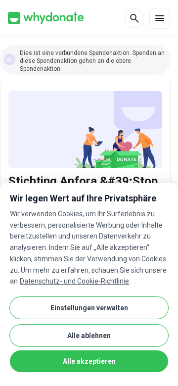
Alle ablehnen (89, 335)
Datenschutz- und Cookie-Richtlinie (74, 281)
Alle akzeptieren (89, 361)
